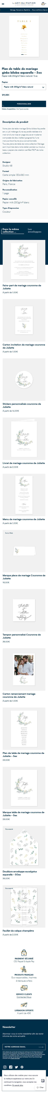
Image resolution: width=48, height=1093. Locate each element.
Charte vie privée (15, 1058)
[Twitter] (16, 1068)
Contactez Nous (24, 997)
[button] (22, 54)
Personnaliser (24, 104)
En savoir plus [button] (17, 1085)
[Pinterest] (22, 1068)
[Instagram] (5, 1068)
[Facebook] (10, 1068)
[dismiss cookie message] (42, 1080)
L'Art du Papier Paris (24, 4)
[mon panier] (43, 3)
